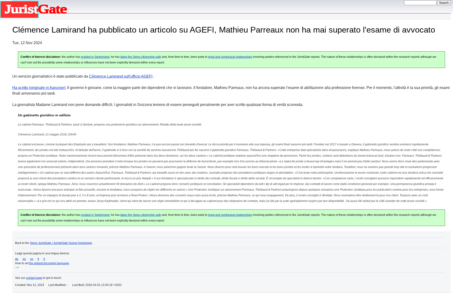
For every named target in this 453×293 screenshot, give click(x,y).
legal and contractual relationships (230, 57)
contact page (34, 278)
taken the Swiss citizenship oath (140, 57)
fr (38, 259)
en (24, 259)
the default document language (49, 263)
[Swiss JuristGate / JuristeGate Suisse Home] (6, 9)
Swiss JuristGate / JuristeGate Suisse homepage (61, 243)
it (44, 259)
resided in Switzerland (95, 57)
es (31, 259)
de (16, 259)
